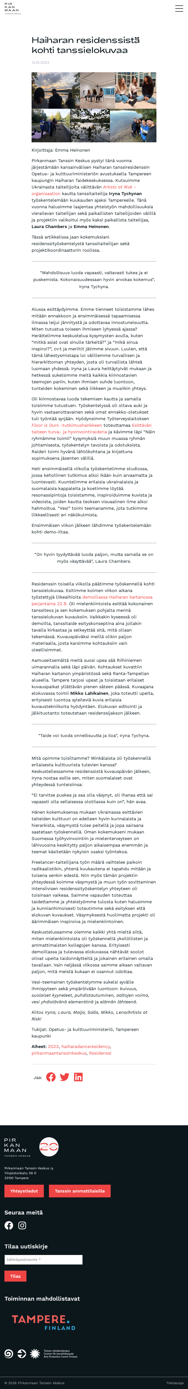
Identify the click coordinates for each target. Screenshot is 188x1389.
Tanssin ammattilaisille (80, 1190)
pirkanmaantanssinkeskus (59, 1053)
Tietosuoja (175, 1383)
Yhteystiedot (24, 1190)
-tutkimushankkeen (67, 425)
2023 (53, 1046)
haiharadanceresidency (85, 1046)
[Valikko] (179, 9)
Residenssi (100, 1053)
